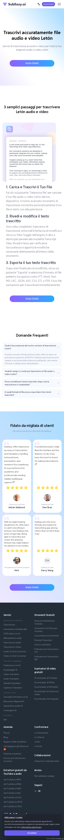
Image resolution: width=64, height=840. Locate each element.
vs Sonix (38, 746)
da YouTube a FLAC (13, 797)
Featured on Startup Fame (46, 761)
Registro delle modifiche (15, 741)
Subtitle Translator (12, 683)
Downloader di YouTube (45, 678)
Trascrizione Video (12, 647)
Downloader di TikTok (44, 682)
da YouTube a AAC (12, 793)
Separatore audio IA (13, 705)
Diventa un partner (12, 753)
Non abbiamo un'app (44, 776)
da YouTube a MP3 (12, 779)
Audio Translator (11, 678)
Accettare (32, 833)
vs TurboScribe (41, 732)
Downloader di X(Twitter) (46, 687)
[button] (38, 4)
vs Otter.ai (39, 737)
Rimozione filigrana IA (14, 701)
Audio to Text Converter (15, 651)
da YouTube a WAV (12, 788)
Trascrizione (9, 624)
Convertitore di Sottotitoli (46, 635)
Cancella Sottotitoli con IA (16, 697)
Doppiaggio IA (10, 669)
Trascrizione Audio (12, 642)
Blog (6, 737)
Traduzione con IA (12, 665)
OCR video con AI (12, 633)
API (5, 719)
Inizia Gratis (48, 4)
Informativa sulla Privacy (31, 827)
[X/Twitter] (35, 791)
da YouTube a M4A (12, 784)
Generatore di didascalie (15, 629)
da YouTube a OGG (13, 806)
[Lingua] (38, 4)
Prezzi (7, 732)
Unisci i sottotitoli (42, 644)
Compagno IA (10, 710)
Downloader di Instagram (46, 698)
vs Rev (37, 741)
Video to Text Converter (15, 656)
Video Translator (11, 674)
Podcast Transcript (43, 640)
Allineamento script (13, 638)
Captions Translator (13, 687)
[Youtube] (39, 791)
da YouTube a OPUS (13, 802)
